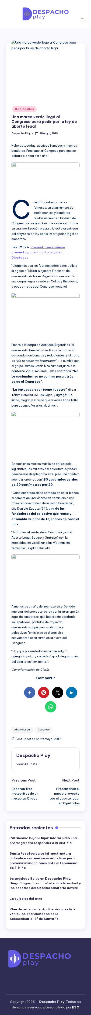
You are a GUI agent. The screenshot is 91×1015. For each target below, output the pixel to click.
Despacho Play (33, 755)
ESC (75, 1007)
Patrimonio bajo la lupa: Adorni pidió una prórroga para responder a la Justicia (43, 840)
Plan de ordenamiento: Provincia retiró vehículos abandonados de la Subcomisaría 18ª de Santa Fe (42, 914)
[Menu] (83, 14)
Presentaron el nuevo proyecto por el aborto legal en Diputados (38, 252)
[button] (26, 764)
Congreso (44, 729)
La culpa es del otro (26, 898)
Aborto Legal (22, 729)
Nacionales (24, 109)
